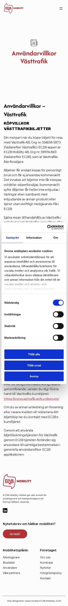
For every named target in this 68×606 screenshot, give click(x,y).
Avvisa (34, 376)
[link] (13, 8)
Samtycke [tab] (12, 237)
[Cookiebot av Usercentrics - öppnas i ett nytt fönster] (48, 227)
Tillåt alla (34, 354)
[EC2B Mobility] (23, 481)
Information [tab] (34, 237)
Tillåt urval (34, 365)
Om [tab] (55, 237)
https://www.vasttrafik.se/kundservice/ (31, 399)
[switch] (58, 314)
